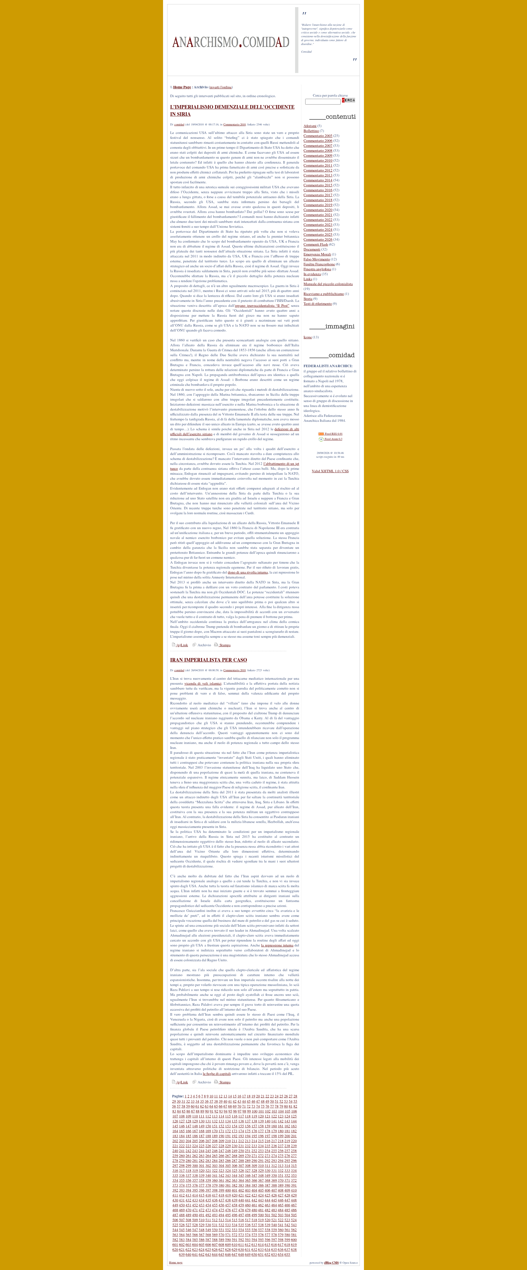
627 (221, 1249)
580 (287, 1234)
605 (201, 1244)
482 (267, 1209)
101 (261, 1111)
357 (195, 1180)
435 (208, 1200)
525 (175, 1224)
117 (241, 1116)
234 (261, 1145)
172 (228, 1130)
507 (182, 1219)
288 (241, 1160)
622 (188, 1249)
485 (287, 1209)
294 (281, 1160)
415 (201, 1195)
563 (175, 1234)
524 (294, 1219)
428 (287, 1195)
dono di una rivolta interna (248, 572)
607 (215, 1244)
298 (182, 1165)
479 (248, 1209)
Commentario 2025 (318, 234)
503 (281, 1214)
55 (295, 1101)
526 (182, 1224)
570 (221, 1234)
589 (221, 1239)
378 (208, 1185)
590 (228, 1239)
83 (174, 1111)
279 (182, 1160)
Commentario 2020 (318, 209)
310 (261, 1165)
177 (261, 1130)
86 (188, 1111)
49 (267, 1101)
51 (277, 1101)
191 (228, 1135)
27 (291, 1096)
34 (197, 1101)
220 (294, 1140)
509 (195, 1219)
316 (175, 1170)
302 (208, 1165)
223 (188, 1145)
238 (287, 1145)
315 (294, 1165)
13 (225, 1096)
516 (241, 1219)
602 (182, 1244)
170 (215, 1130)
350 (274, 1175)
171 (221, 1130)
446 (281, 1200)
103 (274, 1111)
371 (287, 1180)
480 (254, 1209)
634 (267, 1249)
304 (221, 1165)
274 (274, 1155)
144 (294, 1121)
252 (254, 1150)
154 (234, 1125)
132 (215, 1121)
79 (281, 1106)
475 (221, 1209)
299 (188, 1165)
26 (286, 1096)
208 (215, 1140)
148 (195, 1125)
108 (182, 1116)
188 (208, 1135)
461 (254, 1204)
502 (274, 1214)
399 (221, 1190)
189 (215, 1135)
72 (249, 1106)
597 (274, 1239)
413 (188, 1195)
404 (254, 1190)
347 (254, 1175)
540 (274, 1224)
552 (228, 1229)
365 (248, 1180)
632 (254, 1249)
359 (208, 1180)
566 (195, 1234)
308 (248, 1165)
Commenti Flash (316, 244)
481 (261, 1209)
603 (188, 1244)
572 (234, 1234)
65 (216, 1106)
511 (208, 1219)
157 (254, 1125)
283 (208, 1160)
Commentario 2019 (318, 204)
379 (215, 1185)
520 (267, 1219)
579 (281, 1234)
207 (208, 1140)
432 (188, 1200)
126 (175, 1121)
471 (195, 1209)
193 (241, 1135)
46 (253, 1101)
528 (195, 1224)
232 (248, 1145)
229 (228, 1145)
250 (241, 1150)
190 (221, 1135)
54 (291, 1101)
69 (235, 1106)
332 (281, 1170)
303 (215, 1165)
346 (248, 1175)
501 (267, 1214)
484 (281, 1209)
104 (281, 1111)
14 (230, 1096)
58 (183, 1106)
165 (182, 1130)
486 (294, 1209)
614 (261, 1244)
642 (201, 1254)
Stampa (224, 644)
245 (208, 1150)
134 (228, 1121)
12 (221, 1096)
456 (221, 1204)
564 (182, 1234)
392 (175, 1190)
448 (294, 1200)
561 (287, 1229)
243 (195, 1150)
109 (188, 1116)
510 (201, 1219)
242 (188, 1150)
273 (267, 1155)
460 (248, 1204)
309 (254, 1165)
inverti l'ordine (221, 87)
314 (287, 1165)
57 (179, 1106)
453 (201, 1204)
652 (267, 1254)
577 (267, 1234)
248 (228, 1150)
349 (267, 1175)
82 (295, 1106)
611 (241, 1244)
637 (287, 1249)
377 (201, 1185)
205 (195, 1140)
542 (287, 1224)
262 (195, 1155)
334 (294, 1170)
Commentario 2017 (318, 194)
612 (248, 1244)
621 (182, 1249)
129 (195, 1121)
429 (294, 1195)
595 (261, 1239)
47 (258, 1101)
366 (254, 1180)
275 (281, 1155)
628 (228, 1249)
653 (274, 1254)
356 (188, 1180)
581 (294, 1234)
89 (202, 1111)
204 (188, 1140)
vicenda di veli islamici (203, 683)
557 (261, 1229)
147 (188, 1125)
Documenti (312, 249)
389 (281, 1185)
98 (244, 1111)
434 (201, 1200)
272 (261, 1155)
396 (201, 1190)
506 (175, 1219)
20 (258, 1096)
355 (182, 1180)
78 (277, 1106)
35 (202, 1101)
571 (228, 1234)
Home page (176, 1262)
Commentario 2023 (318, 224)
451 (188, 1204)
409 (287, 1190)
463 (267, 1204)
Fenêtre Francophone (319, 264)
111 (201, 1116)
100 (254, 1111)
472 (201, 1209)
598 (281, 1239)
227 (215, 1145)
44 (244, 1101)
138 (254, 1121)
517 (248, 1219)
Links (308, 278)
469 (182, 1209)
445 (274, 1200)
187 (201, 1135)
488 (182, 1214)
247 (221, 1150)
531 (215, 1224)
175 (248, 1130)
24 (277, 1096)
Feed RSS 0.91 (333, 433)
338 (195, 1175)
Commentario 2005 (318, 135)
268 (234, 1155)
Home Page (182, 87)
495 (228, 1214)
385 (254, 1185)
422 (248, 1195)
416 (208, 1195)
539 (267, 1224)
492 (208, 1214)
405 (261, 1190)
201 (294, 1135)
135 (234, 1121)
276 (287, 1155)
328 (254, 1170)
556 (254, 1229)
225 (201, 1145)
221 (175, 1145)
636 (281, 1249)
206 (201, 1140)
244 (201, 1150)
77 (272, 1106)
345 (241, 1175)
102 (268, 1111)
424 (261, 1195)
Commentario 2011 (318, 165)
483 (274, 1209)
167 (195, 1130)
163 (294, 1125)
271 (254, 1155)
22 (267, 1096)
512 (215, 1219)
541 (281, 1224)
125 (294, 1116)
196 (261, 1135)
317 (182, 1170)
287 (234, 1160)
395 (195, 1190)
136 (241, 1121)
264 (208, 1155)
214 (254, 1140)
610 (234, 1244)
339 (201, 1175)
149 (201, 1125)
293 (274, 1160)
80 (286, 1106)
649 (248, 1254)
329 (261, 1170)
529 (201, 1224)
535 (241, 1224)
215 (261, 1140)
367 (261, 1180)
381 (228, 1185)
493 (215, 1214)
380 (221, 1185)
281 (195, 1160)
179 (274, 1130)
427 (281, 1195)
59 (188, 1106)
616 (274, 1244)
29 (174, 1101)
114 (221, 1116)
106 (294, 1111)
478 (241, 1209)
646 (228, 1254)
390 (287, 1185)
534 (234, 1224)
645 (221, 1254)
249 (234, 1150)
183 (175, 1135)
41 (230, 1101)
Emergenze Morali (317, 254)
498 (248, 1214)
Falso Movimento (317, 259)
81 (291, 1106)
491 (201, 1214)
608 (221, 1244)
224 (195, 1145)
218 (281, 1140)
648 (241, 1254)
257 (287, 1150)
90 (207, 1111)
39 (221, 1101)
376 (195, 1185)
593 (248, 1239)
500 (261, 1214)
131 (208, 1121)
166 (188, 1130)
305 (228, 1165)
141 (274, 1121)
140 (267, 1121)
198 (274, 1135)
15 (235, 1096)
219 (287, 1140)
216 (267, 1140)
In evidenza (312, 273)
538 (261, 1224)
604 (195, 1244)
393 (182, 1190)
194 (248, 1135)
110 (195, 1116)
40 (225, 1101)
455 (215, 1204)
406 (267, 1190)
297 (175, 1165)
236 (274, 1145)
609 (228, 1244)
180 (281, 1130)
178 (267, 1130)
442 (254, 1200)
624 (201, 1249)
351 (281, 1175)
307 (241, 1165)
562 (294, 1229)
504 (287, 1214)
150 (208, 1125)
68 (230, 1106)
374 (182, 1185)
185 (188, 1135)
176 (254, 1130)
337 (188, 1175)
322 (215, 1170)
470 (188, 1209)
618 (287, 1244)
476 (228, 1209)
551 (221, 1229)
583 (182, 1239)
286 (228, 1160)
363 (234, 1180)
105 (287, 1111)
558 (267, 1229)
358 (201, 1180)
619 (294, 1244)
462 (261, 1204)
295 (287, 1160)
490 (195, 1214)
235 (267, 1145)
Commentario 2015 (318, 184)
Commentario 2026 (318, 239)
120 (261, 1116)
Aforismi (310, 125)
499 (254, 1214)
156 (248, 1125)
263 (201, 1155)
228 (221, 1145)
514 (228, 1219)
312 (274, 1165)
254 (267, 1150)
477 (234, 1209)
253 (261, 1150)
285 (221, 1160)
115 (228, 1116)
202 (175, 1140)
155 (241, 1125)
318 (188, 1170)
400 (228, 1190)
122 (274, 1116)
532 (221, 1224)
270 (248, 1155)
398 (215, 1190)
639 (182, 1254)
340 (208, 1175)
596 (267, 1239)
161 (281, 1125)
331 (274, 1170)
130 (201, 1121)
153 (228, 1125)
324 (228, 1170)
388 (274, 1185)
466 (287, 1204)
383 (241, 1185)
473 (208, 1209)
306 (234, 1165)
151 (215, 1125)
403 (248, 1190)
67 (225, 1106)
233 (254, 1145)
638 (294, 1249)
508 (188, 1219)
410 (294, 1190)
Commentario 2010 (318, 160)
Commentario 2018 (234, 124)
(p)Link (182, 644)
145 (175, 1125)
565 (188, 1234)
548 (201, 1229)
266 (221, 1155)
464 (274, 1204)
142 (281, 1121)
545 (182, 1229)
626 (215, 1249)
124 (287, 1116)
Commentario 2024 (318, 229)
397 (208, 1190)
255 (274, 1150)
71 (244, 1106)
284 (215, 1160)
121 (267, 1116)
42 (235, 1101)
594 (254, 1239)
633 (261, 1249)
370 (281, 1180)
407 (274, 1190)
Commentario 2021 (318, 214)
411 (175, 1195)
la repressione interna (277, 945)
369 (274, 1180)
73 (253, 1106)
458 (234, 1204)
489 (188, 1214)
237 (281, 1145)
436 (215, 1200)
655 (287, 1254)
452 (195, 1204)
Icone (308, 337)
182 (294, 1130)
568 (208, 1234)
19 (253, 1096)
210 (228, 1140)
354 (175, 1180)
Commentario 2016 (318, 189)
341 (215, 1175)
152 (221, 1125)
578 (274, 1234)
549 (208, 1229)
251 (248, 1150)
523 (287, 1219)
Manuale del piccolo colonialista (328, 283)
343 (228, 1175)
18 (249, 1096)
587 (208, 1239)
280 (188, 1160)
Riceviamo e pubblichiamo (324, 293)
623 (195, 1249)
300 (195, 1165)
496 (234, 1214)
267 (228, 1155)
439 (234, 1200)
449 (175, 1204)
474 (215, 1209)
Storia (308, 298)
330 (267, 1170)
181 (287, 1130)
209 (221, 1140)
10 (211, 1096)
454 (208, 1204)
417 (215, 1195)
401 (234, 1190)
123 (281, 1116)
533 (228, 1224)
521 (274, 1219)
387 (267, 1185)
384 (248, 1185)
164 (175, 1130)
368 (267, 1180)
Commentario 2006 (318, 140)
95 (230, 1111)
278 (175, 1160)
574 (248, 1234)
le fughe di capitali (217, 1073)
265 (215, 1155)
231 (241, 1145)
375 (188, 1185)
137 (248, 1121)
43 (239, 1101)
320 (201, 1170)
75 (263, 1106)
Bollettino (311, 130)
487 (175, 1214)
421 (241, 1195)
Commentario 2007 (318, 145)
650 (254, 1254)
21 (263, 1096)
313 (281, 1165)
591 (234, 1239)
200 (287, 1135)
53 (286, 1101)
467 (294, 1204)
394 (188, 1190)
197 (267, 1135)
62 (202, 1106)
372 (294, 1180)
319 (195, 1170)
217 (274, 1140)
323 (221, 1170)
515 (234, 1219)
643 (208, 1254)
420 (234, 1195)
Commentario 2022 (318, 219)
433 (195, 1200)
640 (188, 1254)
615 (267, 1244)
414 (195, 1195)
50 (272, 1101)
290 (254, 1160)
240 (175, 1150)
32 (188, 1101)
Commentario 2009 (318, 155)
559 (274, 1229)
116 (234, 1116)
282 (201, 1160)
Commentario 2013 (318, 175)
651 (261, 1254)
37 (211, 1101)
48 (263, 1101)
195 (254, 1135)
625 (208, 1249)
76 (267, 1106)
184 (182, 1135)
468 (175, 1209)
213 (248, 1140)
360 (215, 1180)
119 (254, 1116)
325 (234, 1170)
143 (287, 1121)
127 (182, 1121)
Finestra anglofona (317, 268)
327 (248, 1170)
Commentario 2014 (318, 180)
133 (221, 1121)
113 (215, 1116)
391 (294, 1185)
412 (182, 1195)
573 (241, 1234)
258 (294, 1150)
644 (215, 1254)
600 (294, 1239)
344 (234, 1175)
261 (188, 1155)
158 (261, 1125)
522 (281, 1219)
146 (182, 1125)
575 (254, 1234)
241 (182, 1150)
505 (294, 1214)
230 (234, 1145)
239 (294, 1145)
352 (287, 1175)
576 (261, 1234)
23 (272, 1096)
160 (274, 1125)
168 (201, 1130)
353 (294, 1175)
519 (261, 1219)
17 (244, 1096)
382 (234, 1185)
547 (195, 1229)
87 (193, 1111)
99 (249, 1111)
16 (239, 1096)
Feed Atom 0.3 (333, 439)
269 (241, 1155)
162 (287, 1125)
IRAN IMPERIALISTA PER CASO (208, 659)
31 (183, 1101)
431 (182, 1200)
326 (241, 1170)
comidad (179, 124)
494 (221, 1214)
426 (274, 1195)
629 (234, 1249)
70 (239, 1106)
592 (241, 1239)
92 (216, 1111)
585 (195, 1239)
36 (207, 1101)
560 (281, 1229)
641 (195, 1254)
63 (207, 1106)
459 (241, 1204)
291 (261, 1160)
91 (212, 1111)
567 (201, 1234)
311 (267, 1165)
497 (241, 1214)
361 (221, 1180)
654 (281, 1254)
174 (241, 1130)
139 (261, 1121)
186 (195, 1135)
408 (281, 1190)
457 (228, 1204)
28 (295, 1096)
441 (248, 1200)
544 (175, 1229)
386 (261, 1185)
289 (248, 1160)
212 (241, 1140)
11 (216, 1096)
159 (267, 1125)
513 (221, 1219)
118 (248, 1116)
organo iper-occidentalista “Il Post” (262, 305)
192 (234, 1135)
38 (216, 1101)
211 (234, 1140)
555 (248, 1229)
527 (188, 1224)
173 (234, 1130)
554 (241, 1229)
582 (175, 1239)
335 (175, 1175)
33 (193, 1101)
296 (294, 1160)
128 (188, 1121)
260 (182, 1155)
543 (294, 1224)
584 (188, 1239)
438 (228, 1200)
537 (254, 1224)
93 (221, 1111)
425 (267, 1195)
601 (175, 1244)
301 (201, 1165)
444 (267, 1200)
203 (182, 1140)
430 (175, 1200)
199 (281, 1135)
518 (254, 1219)
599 (287, 1239)
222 (182, 1145)
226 (208, 1145)
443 (261, 1200)
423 (254, 1195)
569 (215, 1234)
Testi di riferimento (318, 303)
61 (197, 1106)
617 (281, 1244)
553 (234, 1229)
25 (281, 1096)
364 (241, 1180)
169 (208, 1130)
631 (248, 1249)
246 (215, 1150)
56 (174, 1106)
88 (198, 1111)
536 (248, 1224)
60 (193, 1106)
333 (287, 1170)
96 (235, 1111)
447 (287, 1200)
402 (241, 1190)
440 (241, 1200)
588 (215, 1239)
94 (226, 1111)
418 (221, 1195)
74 (258, 1106)
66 (221, 1106)
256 (281, 1150)
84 (179, 1111)
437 (221, 1200)
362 (228, 1180)
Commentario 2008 (318, 150)
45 (249, 1101)
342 (221, 1175)
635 (274, 1249)
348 (261, 1175)
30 (179, 1101)
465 (281, 1204)
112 (208, 1116)
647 (234, 1254)
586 (201, 1239)
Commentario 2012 (318, 170)
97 (240, 1111)
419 (228, 1195)
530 (208, 1224)
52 (281, 1101)
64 (211, 1106)
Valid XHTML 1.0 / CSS (330, 470)
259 (175, 1155)
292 (267, 1160)
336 (182, 1175)
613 (254, 1244)
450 (182, 1204)
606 (208, 1244)
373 (175, 1185)
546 (188, 1229)
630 (241, 1249)
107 (175, 1116)
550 (215, 1229)
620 (175, 1249)
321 (208, 1170)
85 (184, 1111)
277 (294, 1155)
